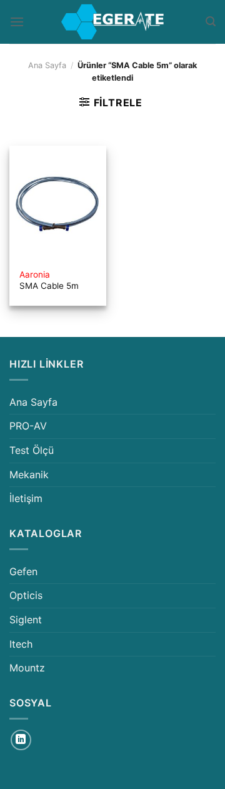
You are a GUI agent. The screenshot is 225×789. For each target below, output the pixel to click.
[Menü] (16, 21)
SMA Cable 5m (49, 280)
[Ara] (211, 21)
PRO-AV (28, 426)
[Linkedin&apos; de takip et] (21, 740)
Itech (20, 644)
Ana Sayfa (47, 65)
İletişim (25, 498)
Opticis (25, 595)
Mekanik (29, 474)
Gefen (23, 571)
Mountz (27, 667)
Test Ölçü (31, 450)
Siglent (25, 619)
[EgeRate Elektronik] (113, 22)
